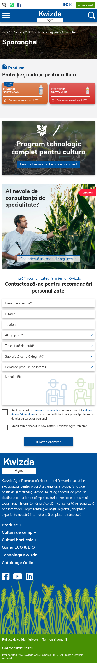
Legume (53, 32)
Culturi (18, 32)
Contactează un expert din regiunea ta (48, 259)
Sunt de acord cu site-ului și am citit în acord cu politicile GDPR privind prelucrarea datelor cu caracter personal (52, 414)
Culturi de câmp (17, 532)
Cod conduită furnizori (17, 648)
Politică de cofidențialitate (20, 639)
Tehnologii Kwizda (19, 554)
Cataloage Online (19, 562)
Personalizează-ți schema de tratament (48, 164)
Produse (10, 524)
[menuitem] (65, 4)
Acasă (6, 32)
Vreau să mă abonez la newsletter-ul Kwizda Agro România (49, 426)
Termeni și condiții (54, 639)
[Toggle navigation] (6, 16)
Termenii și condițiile (46, 410)
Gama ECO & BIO (18, 547)
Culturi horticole (35, 32)
